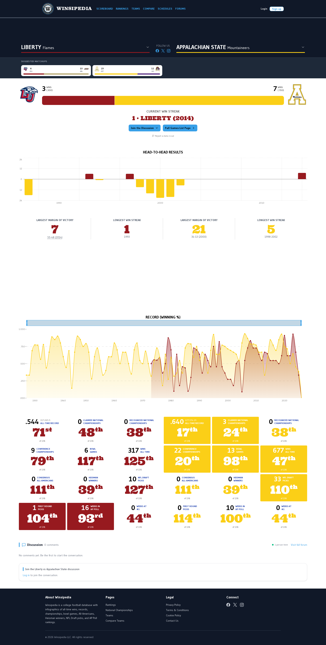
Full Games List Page (178, 128)
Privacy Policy (173, 604)
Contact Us (172, 620)
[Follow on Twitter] (163, 50)
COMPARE (149, 8)
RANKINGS (122, 8)
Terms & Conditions (177, 610)
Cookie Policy (173, 615)
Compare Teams (115, 620)
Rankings (111, 604)
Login (264, 8)
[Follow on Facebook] (157, 50)
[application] (163, 182)
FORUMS (180, 8)
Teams (109, 615)
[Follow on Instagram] (168, 50)
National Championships (119, 610)
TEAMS (135, 8)
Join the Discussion (142, 128)
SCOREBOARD (104, 8)
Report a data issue (164, 135)
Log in (26, 575)
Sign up (276, 9)
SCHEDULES (165, 8)
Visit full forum (299, 544)
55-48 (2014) (54, 237)
